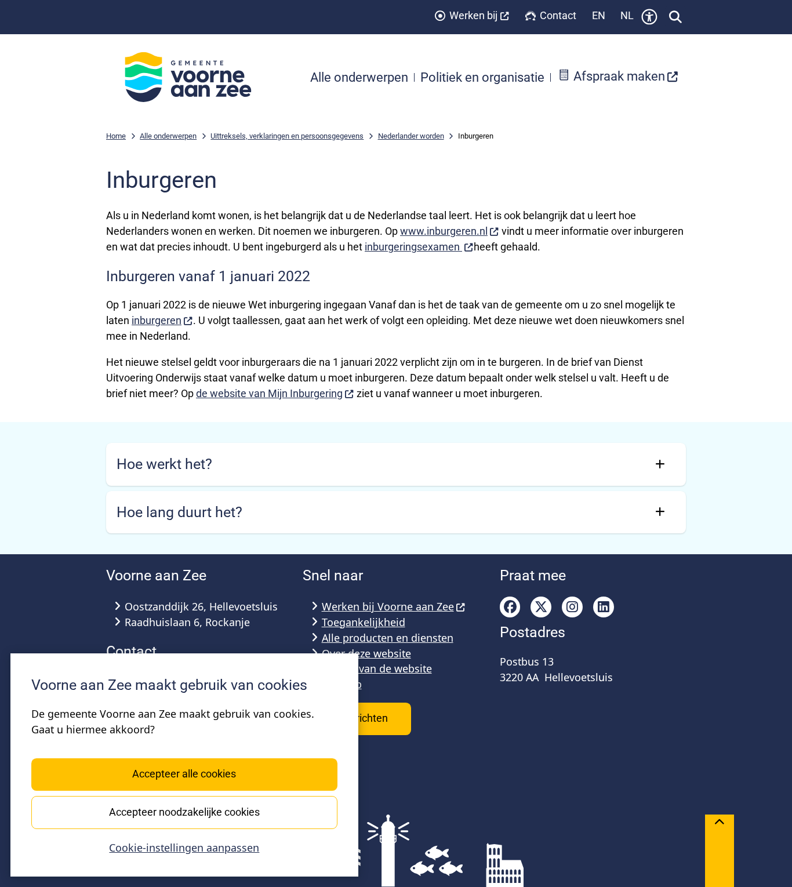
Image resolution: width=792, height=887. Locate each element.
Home (116, 136)
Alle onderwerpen (168, 136)
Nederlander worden (411, 136)
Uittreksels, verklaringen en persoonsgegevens (287, 136)
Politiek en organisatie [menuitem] (482, 77)
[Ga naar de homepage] (194, 77)
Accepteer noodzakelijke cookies (184, 811)
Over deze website (366, 653)
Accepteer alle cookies (184, 774)
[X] (541, 607)
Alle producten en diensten (387, 638)
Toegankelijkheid (363, 622)
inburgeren (156, 320)
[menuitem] (618, 77)
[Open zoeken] (675, 16)
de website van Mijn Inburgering (269, 393)
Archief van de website (377, 668)
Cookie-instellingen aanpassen (184, 848)
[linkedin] (603, 607)
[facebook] (510, 607)
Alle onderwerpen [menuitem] (359, 77)
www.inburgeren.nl (444, 231)
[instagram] (572, 607)
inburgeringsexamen (413, 247)
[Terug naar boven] (719, 851)
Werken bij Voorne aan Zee (388, 606)
